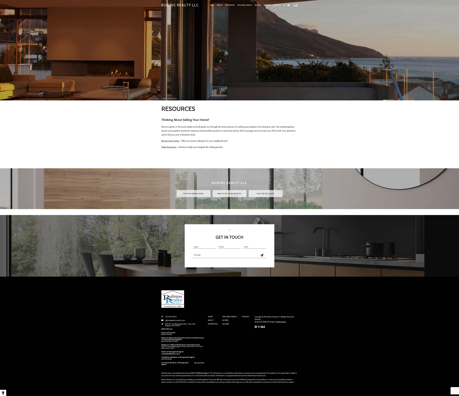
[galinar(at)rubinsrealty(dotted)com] (288, 5)
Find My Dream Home (193, 194)
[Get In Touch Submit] (261, 255)
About (220, 5)
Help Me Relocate (265, 194)
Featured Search (245, 5)
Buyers (258, 5)
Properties (230, 5)
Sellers (267, 5)
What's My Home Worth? (229, 194)
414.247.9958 (166, 359)
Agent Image (281, 322)
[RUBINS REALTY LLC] (172, 299)
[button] (3, 393)
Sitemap (258, 319)
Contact (277, 5)
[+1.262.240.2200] (284, 5)
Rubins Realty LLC (180, 5)
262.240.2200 (171, 316)
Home (211, 5)
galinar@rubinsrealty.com (175, 320)
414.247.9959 (199, 363)
